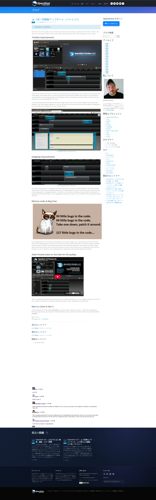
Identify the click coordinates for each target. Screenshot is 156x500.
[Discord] (117, 3)
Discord (96, 480)
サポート (93, 3)
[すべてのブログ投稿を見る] (46, 432)
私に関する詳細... (110, 110)
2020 (107, 53)
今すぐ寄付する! (112, 24)
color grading (109, 155)
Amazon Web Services (112, 117)
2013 (107, 64)
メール (85, 480)
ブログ (99, 3)
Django (108, 121)
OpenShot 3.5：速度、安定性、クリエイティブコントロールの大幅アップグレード (115, 191)
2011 (107, 68)
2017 (107, 58)
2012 (107, 66)
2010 (107, 69)
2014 (107, 63)
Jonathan (41, 22)
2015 (107, 61)
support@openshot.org (88, 477)
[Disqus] (66, 364)
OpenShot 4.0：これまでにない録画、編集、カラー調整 (48, 441)
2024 (107, 47)
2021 (107, 51)
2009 (107, 71)
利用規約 (115, 491)
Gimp (107, 123)
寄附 (105, 3)
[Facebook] (111, 3)
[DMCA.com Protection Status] (84, 482)
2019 (107, 55)
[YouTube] (120, 3)
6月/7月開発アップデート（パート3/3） (42, 335)
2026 (107, 43)
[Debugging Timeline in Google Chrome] (66, 129)
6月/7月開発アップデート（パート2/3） (58, 19)
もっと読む (34, 459)
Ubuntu (108, 136)
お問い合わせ (82, 470)
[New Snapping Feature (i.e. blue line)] (66, 172)
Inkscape (108, 125)
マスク (108, 159)
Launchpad (109, 127)
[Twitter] (114, 3)
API (87, 3)
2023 (107, 48)
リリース (108, 145)
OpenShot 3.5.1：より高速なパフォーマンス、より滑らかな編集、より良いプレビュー (114, 185)
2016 (107, 60)
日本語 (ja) (121, 491)
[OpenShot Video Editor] (41, 3)
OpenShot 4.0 (109, 161)
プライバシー (108, 491)
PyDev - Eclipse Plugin (112, 131)
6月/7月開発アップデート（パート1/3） (42, 328)
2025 (107, 45)
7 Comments (45, 319)
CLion (107, 119)
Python (108, 134)
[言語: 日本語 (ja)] (123, 3)
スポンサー (106, 477)
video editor (109, 171)
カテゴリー (108, 139)
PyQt (107, 133)
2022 (107, 50)
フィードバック (110, 157)
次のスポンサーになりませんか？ (112, 481)
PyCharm (108, 129)
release (108, 163)
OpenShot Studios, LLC (83, 491)
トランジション (110, 167)
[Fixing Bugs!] (67, 221)
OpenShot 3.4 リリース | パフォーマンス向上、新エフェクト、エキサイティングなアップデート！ (115, 196)
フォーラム (90, 480)
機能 (82, 3)
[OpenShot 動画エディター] (38, 491)
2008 (107, 73)
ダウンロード (75, 3)
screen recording (110, 165)
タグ (105, 149)
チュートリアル (110, 147)
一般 (107, 143)
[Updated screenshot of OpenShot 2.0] (67, 65)
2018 (107, 56)
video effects (109, 173)
